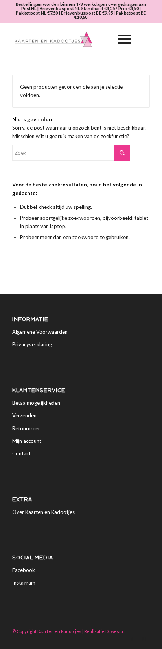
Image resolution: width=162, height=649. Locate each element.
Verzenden (24, 415)
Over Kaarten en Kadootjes (43, 512)
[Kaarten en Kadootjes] (67, 39)
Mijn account (26, 441)
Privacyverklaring (32, 344)
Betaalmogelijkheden (36, 403)
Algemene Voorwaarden (40, 332)
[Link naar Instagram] (144, 639)
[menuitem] (102, 39)
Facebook (23, 570)
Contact (21, 453)
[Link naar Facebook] (132, 639)
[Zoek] (102, 39)
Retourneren (26, 428)
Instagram (23, 583)
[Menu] (120, 39)
